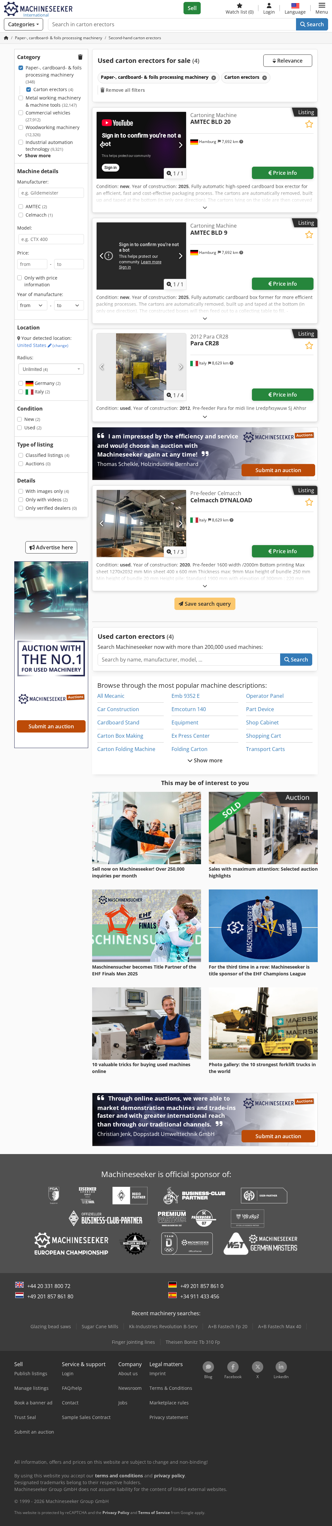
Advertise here (54, 547)
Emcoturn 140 (189, 709)
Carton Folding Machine (126, 749)
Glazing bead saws (50, 1326)
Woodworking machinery (52, 130)
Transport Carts (265, 749)
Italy (41, 391)
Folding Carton (190, 749)
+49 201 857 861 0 (201, 1286)
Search (314, 24)
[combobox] (51, 369)
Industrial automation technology (49, 145)
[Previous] (102, 145)
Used (33, 427)
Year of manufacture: (40, 294)
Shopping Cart (263, 735)
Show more (208, 760)
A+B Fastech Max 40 (279, 1326)
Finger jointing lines (133, 1342)
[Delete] (213, 77)
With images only (47, 491)
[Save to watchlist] (309, 124)
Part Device (260, 709)
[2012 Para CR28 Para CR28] (141, 366)
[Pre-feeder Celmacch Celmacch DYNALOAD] (141, 523)
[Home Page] (6, 38)
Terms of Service (154, 1512)
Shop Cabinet (262, 722)
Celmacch (39, 215)
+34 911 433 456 (199, 1296)
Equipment (185, 722)
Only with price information (40, 281)
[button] (321, 8)
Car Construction (118, 709)
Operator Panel (265, 695)
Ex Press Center (191, 735)
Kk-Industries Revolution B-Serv (163, 1326)
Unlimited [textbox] (35, 369)
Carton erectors (53, 89)
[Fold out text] (205, 207)
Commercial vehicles (48, 116)
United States (42, 345)
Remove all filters (124, 90)
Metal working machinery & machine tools (53, 101)
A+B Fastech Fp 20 (227, 1326)
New (32, 419)
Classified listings (47, 455)
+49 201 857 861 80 (50, 1296)
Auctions (38, 463)
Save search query (207, 603)
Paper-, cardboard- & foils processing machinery (54, 75)
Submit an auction (278, 470)
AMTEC (36, 206)
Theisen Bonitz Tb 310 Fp (193, 1342)
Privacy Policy (115, 1512)
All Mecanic (110, 695)
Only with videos (47, 499)
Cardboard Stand (118, 722)
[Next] (180, 145)
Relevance (289, 60)
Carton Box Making (120, 735)
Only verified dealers (51, 508)
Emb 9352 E (186, 695)
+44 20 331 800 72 (48, 1286)
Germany (47, 383)
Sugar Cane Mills (100, 1326)
